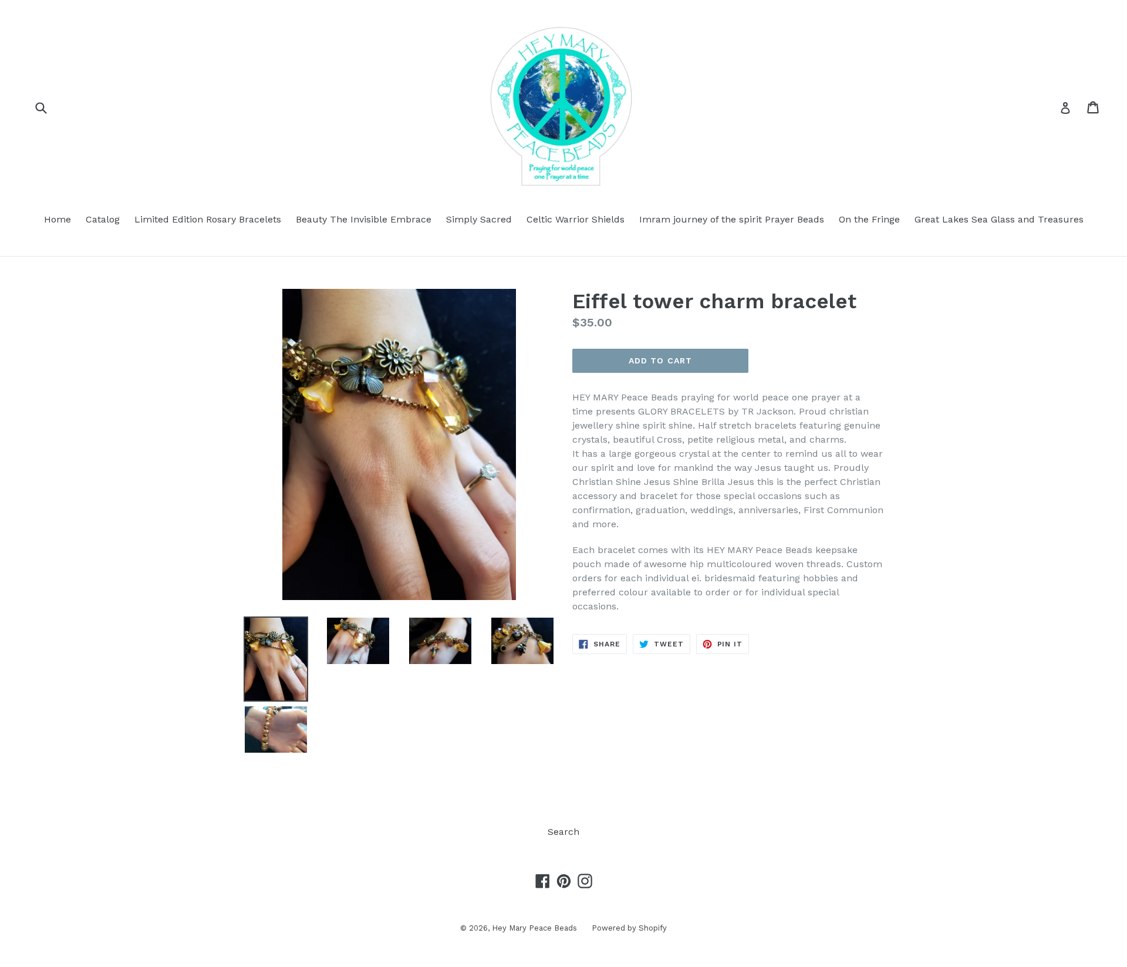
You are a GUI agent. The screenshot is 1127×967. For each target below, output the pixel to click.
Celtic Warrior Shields (576, 219)
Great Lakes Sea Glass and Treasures (999, 219)
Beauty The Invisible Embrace (363, 219)
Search (563, 831)
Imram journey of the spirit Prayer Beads (731, 219)
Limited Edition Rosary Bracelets (207, 219)
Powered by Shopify (629, 928)
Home (57, 219)
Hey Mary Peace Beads (534, 928)
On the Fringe (869, 219)
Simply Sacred (479, 219)
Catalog (103, 219)
